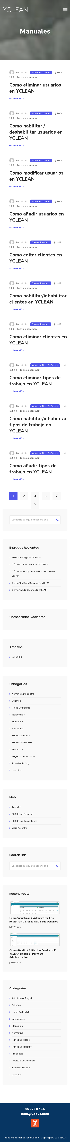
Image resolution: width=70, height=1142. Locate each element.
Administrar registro (23, 693)
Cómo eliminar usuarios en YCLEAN (35, 88)
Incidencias (18, 714)
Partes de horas (21, 735)
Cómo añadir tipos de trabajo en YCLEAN (33, 469)
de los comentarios (24, 821)
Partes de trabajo (22, 742)
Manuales (36, 72)
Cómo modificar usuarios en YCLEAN (36, 176)
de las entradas (22, 814)
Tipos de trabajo (50, 365)
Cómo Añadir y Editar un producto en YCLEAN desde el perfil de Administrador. (33, 954)
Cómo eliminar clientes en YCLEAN (38, 340)
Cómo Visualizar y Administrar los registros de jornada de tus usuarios (33, 919)
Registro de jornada (23, 756)
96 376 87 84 (35, 1109)
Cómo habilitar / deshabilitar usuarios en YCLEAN (36, 132)
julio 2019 (17, 657)
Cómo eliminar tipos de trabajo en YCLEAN (35, 381)
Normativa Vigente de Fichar (26, 557)
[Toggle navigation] (65, 9)
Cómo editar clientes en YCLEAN (35, 258)
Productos (17, 749)
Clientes (35, 242)
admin (23, 72)
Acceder (16, 807)
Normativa (17, 728)
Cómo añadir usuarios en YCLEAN (36, 217)
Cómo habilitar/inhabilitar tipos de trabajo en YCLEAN (38, 425)
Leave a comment (27, 77)
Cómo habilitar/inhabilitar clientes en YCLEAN (38, 299)
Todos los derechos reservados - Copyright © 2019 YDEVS (35, 1137)
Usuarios (46, 72)
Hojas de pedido (21, 707)
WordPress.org (19, 827)
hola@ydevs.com (35, 1114)
